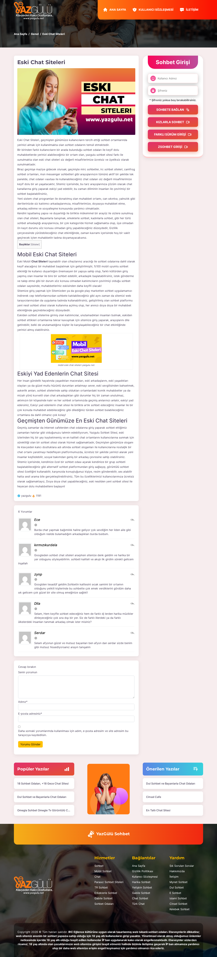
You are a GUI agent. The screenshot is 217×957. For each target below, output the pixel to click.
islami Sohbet (178, 898)
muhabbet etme (115, 203)
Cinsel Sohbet (178, 903)
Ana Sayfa (117, 9)
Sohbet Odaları (104, 903)
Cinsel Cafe (153, 797)
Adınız (22, 701)
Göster (35, 244)
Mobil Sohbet (103, 871)
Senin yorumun (27, 672)
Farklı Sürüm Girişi (170, 134)
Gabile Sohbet (103, 898)
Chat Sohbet (140, 898)
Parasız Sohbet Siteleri (108, 882)
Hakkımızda (177, 871)
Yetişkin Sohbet (142, 887)
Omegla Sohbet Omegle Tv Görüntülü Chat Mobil (48, 810)
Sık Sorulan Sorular (182, 865)
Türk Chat (138, 903)
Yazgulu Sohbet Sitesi (103, 432)
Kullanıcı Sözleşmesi (155, 9)
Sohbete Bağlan (170, 109)
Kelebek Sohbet (180, 909)
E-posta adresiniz (30, 713)
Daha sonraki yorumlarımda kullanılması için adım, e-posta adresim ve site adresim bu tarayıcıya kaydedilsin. (73, 733)
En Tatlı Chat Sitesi (158, 810)
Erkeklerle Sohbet (105, 893)
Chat (97, 876)
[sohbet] (35, 10)
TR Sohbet (101, 887)
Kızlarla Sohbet (170, 122)
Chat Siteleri (39, 261)
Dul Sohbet (177, 887)
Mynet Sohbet (179, 882)
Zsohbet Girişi (170, 147)
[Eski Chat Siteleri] (76, 101)
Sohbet (99, 865)
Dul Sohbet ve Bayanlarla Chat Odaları (41, 797)
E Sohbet (175, 893)
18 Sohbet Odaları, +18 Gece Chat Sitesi (43, 783)
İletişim (191, 9)
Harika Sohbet (141, 882)
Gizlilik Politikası (142, 871)
